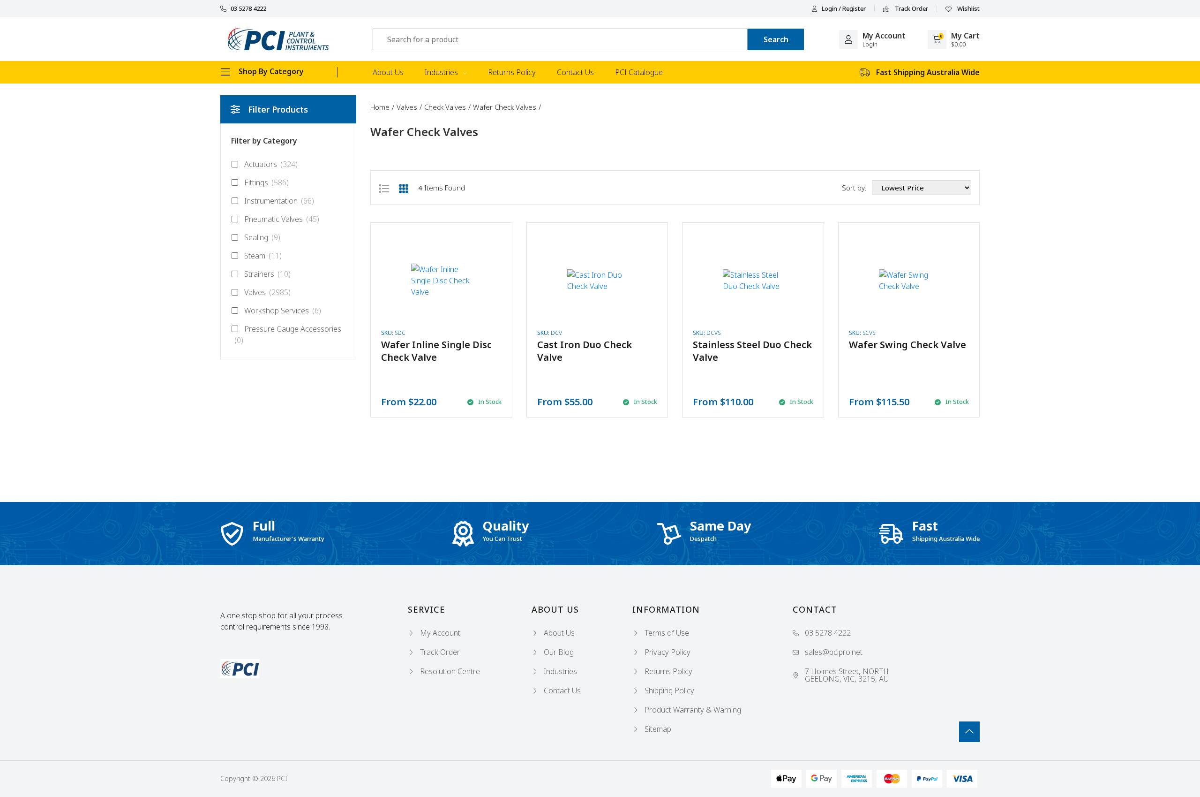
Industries (442, 72)
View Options (441, 320)
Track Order (910, 9)
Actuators (271, 164)
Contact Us (575, 72)
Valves (267, 292)
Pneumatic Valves (281, 219)
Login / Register (844, 9)
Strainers (267, 274)
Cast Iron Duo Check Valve (584, 351)
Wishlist (968, 9)
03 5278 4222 (248, 9)
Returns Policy (512, 72)
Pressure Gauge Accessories (287, 334)
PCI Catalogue (639, 72)
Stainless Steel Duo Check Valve (752, 351)
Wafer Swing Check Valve (907, 344)
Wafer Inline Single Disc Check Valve (436, 351)
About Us (388, 72)
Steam (263, 255)
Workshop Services (282, 310)
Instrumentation (279, 201)
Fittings (266, 182)
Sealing (262, 237)
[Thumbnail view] (403, 187)
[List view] (384, 187)
